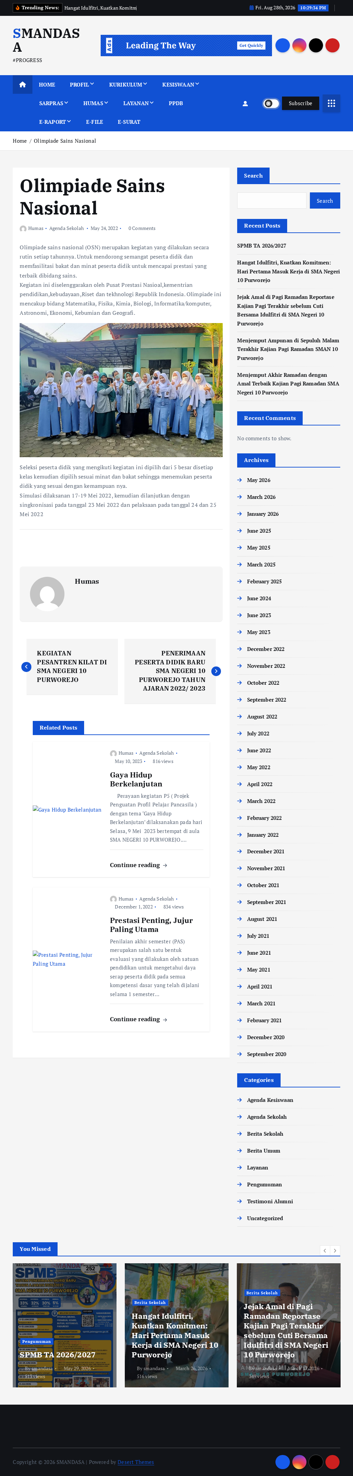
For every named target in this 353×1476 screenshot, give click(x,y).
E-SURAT (129, 121)
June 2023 (259, 615)
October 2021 (263, 885)
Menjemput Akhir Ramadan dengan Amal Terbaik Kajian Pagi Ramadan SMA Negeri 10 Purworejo (288, 383)
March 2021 (261, 1003)
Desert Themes (136, 1461)
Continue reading (136, 865)
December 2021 (265, 851)
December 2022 (265, 648)
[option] (65, 1325)
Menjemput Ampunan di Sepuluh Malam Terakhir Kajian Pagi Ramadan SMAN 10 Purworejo (288, 349)
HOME (47, 84)
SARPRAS (51, 103)
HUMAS (93, 103)
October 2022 (263, 682)
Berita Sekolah (265, 1133)
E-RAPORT (52, 121)
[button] (325, 1250)
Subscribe (301, 103)
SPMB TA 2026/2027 (261, 245)
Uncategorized (265, 1218)
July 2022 (258, 733)
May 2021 (258, 969)
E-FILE (94, 121)
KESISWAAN (178, 84)
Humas (35, 228)
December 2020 (265, 1037)
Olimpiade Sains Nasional (65, 140)
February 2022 (264, 817)
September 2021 (266, 901)
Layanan (257, 1167)
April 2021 (259, 986)
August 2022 (262, 716)
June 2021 (259, 952)
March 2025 (261, 564)
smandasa (42, 1368)
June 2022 (259, 750)
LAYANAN (136, 103)
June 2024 (259, 598)
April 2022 (259, 784)
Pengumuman (264, 1184)
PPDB (176, 103)
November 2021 (266, 868)
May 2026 (258, 479)
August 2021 (262, 918)
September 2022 (266, 699)
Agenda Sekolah (66, 228)
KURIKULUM (125, 84)
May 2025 (258, 547)
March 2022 (261, 800)
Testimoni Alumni (270, 1201)
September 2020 (266, 1054)
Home (20, 140)
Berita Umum (263, 1150)
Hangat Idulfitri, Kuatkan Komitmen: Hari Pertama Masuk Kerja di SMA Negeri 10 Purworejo (288, 271)
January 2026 (263, 513)
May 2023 (258, 632)
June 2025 (259, 530)
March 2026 (261, 496)
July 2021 (258, 935)
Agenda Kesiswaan (270, 1099)
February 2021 (264, 1020)
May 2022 (258, 767)
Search (253, 175)
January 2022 (263, 834)
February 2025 (264, 581)
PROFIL (79, 84)
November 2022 (266, 665)
